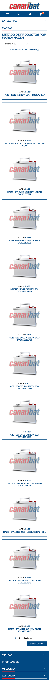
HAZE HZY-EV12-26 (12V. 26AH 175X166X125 (24, 242)
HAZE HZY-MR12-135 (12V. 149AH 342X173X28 (24, 484)
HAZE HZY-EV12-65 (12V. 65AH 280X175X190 (24, 387)
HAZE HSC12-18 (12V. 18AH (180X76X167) (24, 95)
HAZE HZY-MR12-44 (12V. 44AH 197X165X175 (24, 582)
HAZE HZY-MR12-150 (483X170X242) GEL (24, 532)
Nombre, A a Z (16, 44)
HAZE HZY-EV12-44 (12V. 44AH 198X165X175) (24, 339)
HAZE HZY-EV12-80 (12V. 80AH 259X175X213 (24, 436)
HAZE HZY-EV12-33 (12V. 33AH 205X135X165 (24, 290)
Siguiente (29, 638)
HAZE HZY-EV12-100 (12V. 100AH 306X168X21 (24, 193)
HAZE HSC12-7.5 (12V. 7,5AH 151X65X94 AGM (24, 145)
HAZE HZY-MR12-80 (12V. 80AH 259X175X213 (24, 630)
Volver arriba (37, 644)
